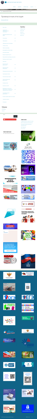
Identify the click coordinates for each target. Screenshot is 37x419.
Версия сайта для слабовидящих (10, 119)
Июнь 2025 (22, 30)
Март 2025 (22, 35)
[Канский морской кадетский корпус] (2, 2)
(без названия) (23, 127)
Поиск (4, 114)
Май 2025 (21, 32)
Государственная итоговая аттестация (27, 121)
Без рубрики (4, 109)
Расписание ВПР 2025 (4, 19)
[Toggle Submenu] (15, 31)
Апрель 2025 (22, 33)
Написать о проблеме (10, 250)
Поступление (23, 128)
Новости (3, 110)
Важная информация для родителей (27, 122)
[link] (35, 7)
